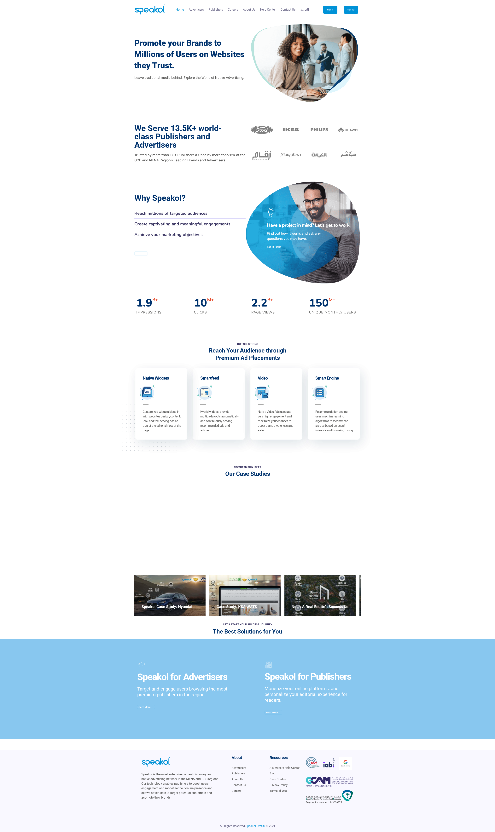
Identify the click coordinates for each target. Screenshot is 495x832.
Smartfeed (209, 378)
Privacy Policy (279, 785)
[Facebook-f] (173, 806)
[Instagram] (165, 806)
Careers (233, 9)
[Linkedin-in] (158, 806)
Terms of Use (278, 790)
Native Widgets (156, 378)
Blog (272, 773)
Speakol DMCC (255, 826)
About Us (249, 9)
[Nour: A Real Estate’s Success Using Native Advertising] (320, 595)
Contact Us (288, 9)
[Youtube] (143, 806)
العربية (304, 9)
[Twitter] (151, 806)
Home (180, 9)
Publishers (216, 9)
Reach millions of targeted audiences (170, 213)
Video (263, 378)
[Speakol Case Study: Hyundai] (170, 595)
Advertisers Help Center (285, 767)
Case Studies (278, 779)
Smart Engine (327, 378)
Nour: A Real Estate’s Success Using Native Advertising (339, 606)
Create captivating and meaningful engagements (182, 224)
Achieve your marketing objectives (168, 235)
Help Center (268, 9)
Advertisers (196, 9)
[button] (190, 213)
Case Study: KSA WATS (237, 606)
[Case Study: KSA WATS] (245, 595)
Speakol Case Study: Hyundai (167, 606)
